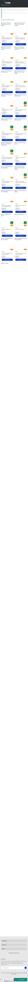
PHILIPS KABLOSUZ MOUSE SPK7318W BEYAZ (7, 134)
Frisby (3, 36)
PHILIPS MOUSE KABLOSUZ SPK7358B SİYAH (20, 134)
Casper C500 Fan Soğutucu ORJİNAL (20, 206)
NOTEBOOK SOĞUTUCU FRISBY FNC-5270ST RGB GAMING (6, 38)
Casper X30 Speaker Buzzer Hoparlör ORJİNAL (7, 182)
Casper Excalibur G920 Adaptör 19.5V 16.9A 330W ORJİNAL (20, 182)
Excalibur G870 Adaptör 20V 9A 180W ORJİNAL (6, 206)
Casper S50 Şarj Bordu (19, 229)
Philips (16, 108)
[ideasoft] (7, 981)
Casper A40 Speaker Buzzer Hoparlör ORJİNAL (20, 254)
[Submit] (25, 968)
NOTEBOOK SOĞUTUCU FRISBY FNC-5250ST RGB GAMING (20, 38)
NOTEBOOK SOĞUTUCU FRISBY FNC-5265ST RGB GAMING (6, 62)
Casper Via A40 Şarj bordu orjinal (20, 158)
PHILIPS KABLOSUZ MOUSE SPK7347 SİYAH (20, 110)
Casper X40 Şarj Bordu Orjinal (6, 230)
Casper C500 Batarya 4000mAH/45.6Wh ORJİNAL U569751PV (20, 62)
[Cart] (26, 2)
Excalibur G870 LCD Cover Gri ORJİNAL (7, 110)
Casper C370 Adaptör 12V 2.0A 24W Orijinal (7, 86)
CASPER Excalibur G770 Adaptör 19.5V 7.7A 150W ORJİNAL (20, 86)
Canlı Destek (21, 979)
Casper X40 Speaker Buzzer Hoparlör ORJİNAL (7, 254)
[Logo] (7, 2)
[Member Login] (22, 2)
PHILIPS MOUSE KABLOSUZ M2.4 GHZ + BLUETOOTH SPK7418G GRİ (7, 158)
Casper (16, 60)
